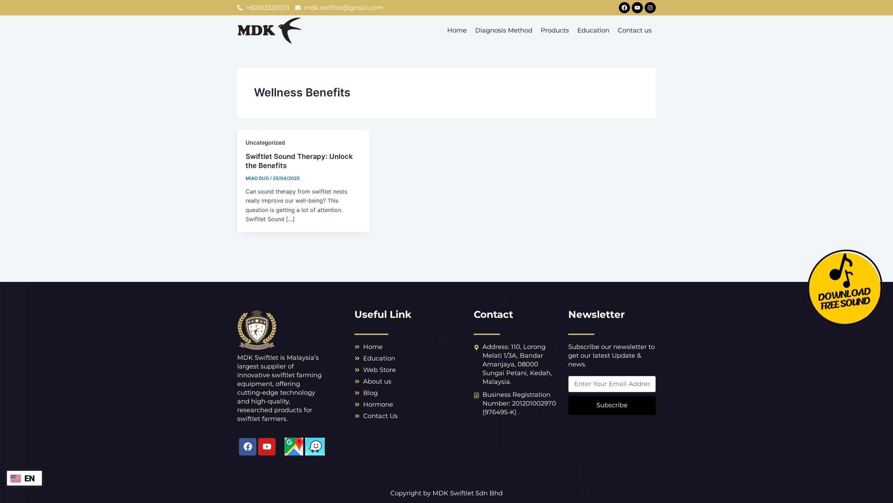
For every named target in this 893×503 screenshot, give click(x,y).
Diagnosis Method (503, 30)
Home (457, 30)
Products (555, 30)
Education (593, 30)
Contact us (635, 30)
